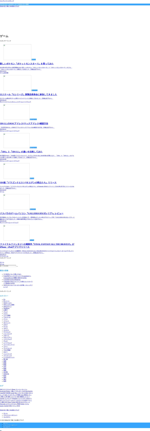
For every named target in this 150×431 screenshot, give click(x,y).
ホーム (5, 413)
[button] (17, 266)
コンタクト (6, 417)
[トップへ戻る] (0, 430)
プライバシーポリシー (10, 415)
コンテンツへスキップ (7, 1)
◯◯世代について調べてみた (12, 274)
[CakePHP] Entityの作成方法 (11, 279)
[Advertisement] (75, 20)
